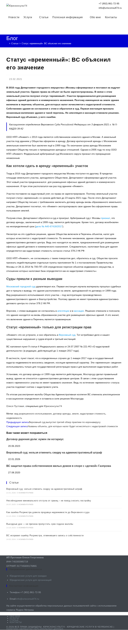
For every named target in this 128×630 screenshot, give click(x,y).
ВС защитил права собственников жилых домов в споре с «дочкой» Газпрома (58, 465)
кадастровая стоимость (93, 413)
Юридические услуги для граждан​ (28, 575)
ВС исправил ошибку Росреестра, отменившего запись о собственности (45, 535)
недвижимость (14, 418)
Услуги (14, 618)
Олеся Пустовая (15, 406)
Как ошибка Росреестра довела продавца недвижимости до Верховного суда (47, 512)
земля (75, 413)
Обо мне (15, 616)
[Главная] (7, 43)
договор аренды (62, 413)
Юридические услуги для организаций (31, 580)
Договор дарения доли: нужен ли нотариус (35, 439)
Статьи (13, 482)
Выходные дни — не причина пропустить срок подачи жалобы (39, 524)
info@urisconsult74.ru (27, 598)
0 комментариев (25, 493)
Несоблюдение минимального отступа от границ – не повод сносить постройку (48, 500)
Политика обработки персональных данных (34, 629)
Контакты (16, 622)
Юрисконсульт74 (53, 406)
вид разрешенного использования (33, 413)
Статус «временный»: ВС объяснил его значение (46, 43)
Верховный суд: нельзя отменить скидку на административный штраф (54, 452)
